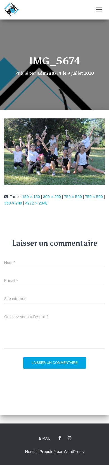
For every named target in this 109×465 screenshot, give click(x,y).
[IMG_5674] (54, 151)
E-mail (44, 438)
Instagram (69, 438)
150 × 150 (31, 196)
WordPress (74, 451)
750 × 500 (73, 196)
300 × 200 (52, 196)
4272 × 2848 (36, 203)
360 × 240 (13, 203)
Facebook (60, 438)
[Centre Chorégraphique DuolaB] (11, 10)
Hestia (31, 451)
